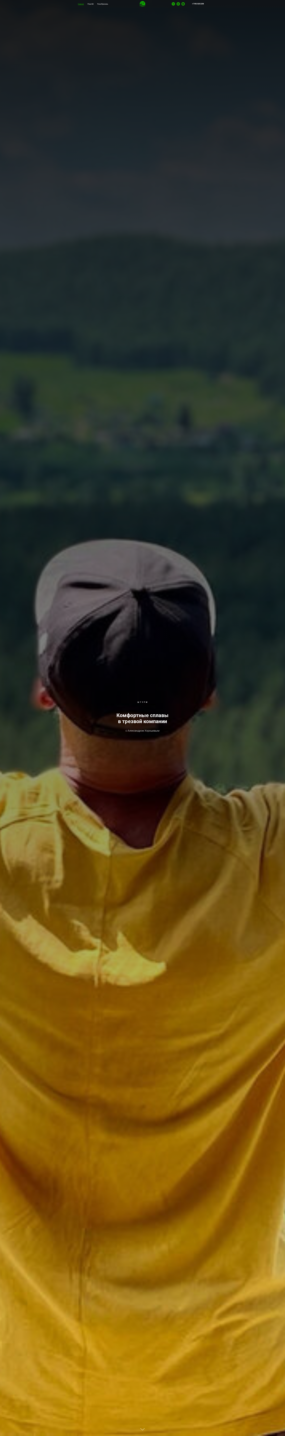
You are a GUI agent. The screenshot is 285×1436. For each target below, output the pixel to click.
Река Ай (91, 4)
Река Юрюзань (102, 4)
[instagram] (183, 4)
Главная (81, 4)
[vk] (173, 4)
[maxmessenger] (178, 4)
